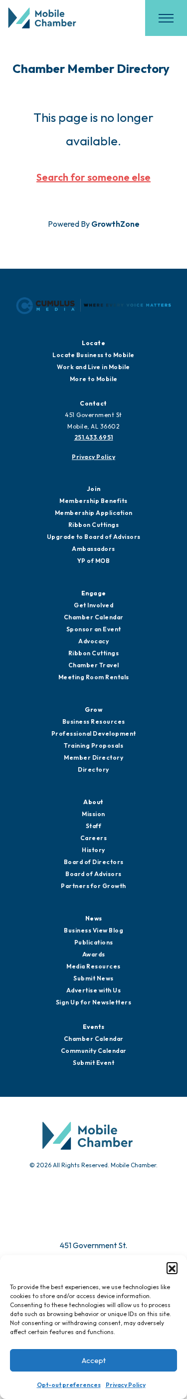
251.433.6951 (93, 437)
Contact (93, 403)
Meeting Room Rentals (93, 677)
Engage (93, 593)
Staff (94, 826)
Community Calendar (94, 1050)
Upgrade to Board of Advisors (94, 536)
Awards (93, 954)
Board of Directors (94, 862)
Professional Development (93, 733)
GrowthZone (115, 224)
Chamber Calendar (94, 617)
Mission (93, 814)
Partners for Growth (93, 886)
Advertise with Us (93, 990)
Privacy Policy (126, 1385)
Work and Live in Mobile (93, 367)
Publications (93, 942)
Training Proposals (93, 745)
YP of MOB (93, 560)
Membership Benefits (93, 500)
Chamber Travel (93, 665)
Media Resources (93, 966)
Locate (93, 343)
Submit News (93, 978)
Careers (93, 838)
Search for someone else (93, 177)
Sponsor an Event (93, 629)
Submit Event (93, 1062)
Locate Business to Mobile (93, 355)
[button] (172, 1268)
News (93, 918)
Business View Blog (93, 930)
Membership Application (94, 512)
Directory (93, 769)
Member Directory (93, 757)
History (93, 850)
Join (94, 488)
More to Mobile (94, 379)
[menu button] (166, 18)
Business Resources (93, 721)
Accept (94, 1360)
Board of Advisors (93, 874)
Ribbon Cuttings (93, 524)
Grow (93, 709)
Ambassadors (93, 548)
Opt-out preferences (69, 1385)
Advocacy (93, 641)
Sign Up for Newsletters (94, 1002)
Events (94, 1026)
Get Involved (93, 605)
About (93, 802)
